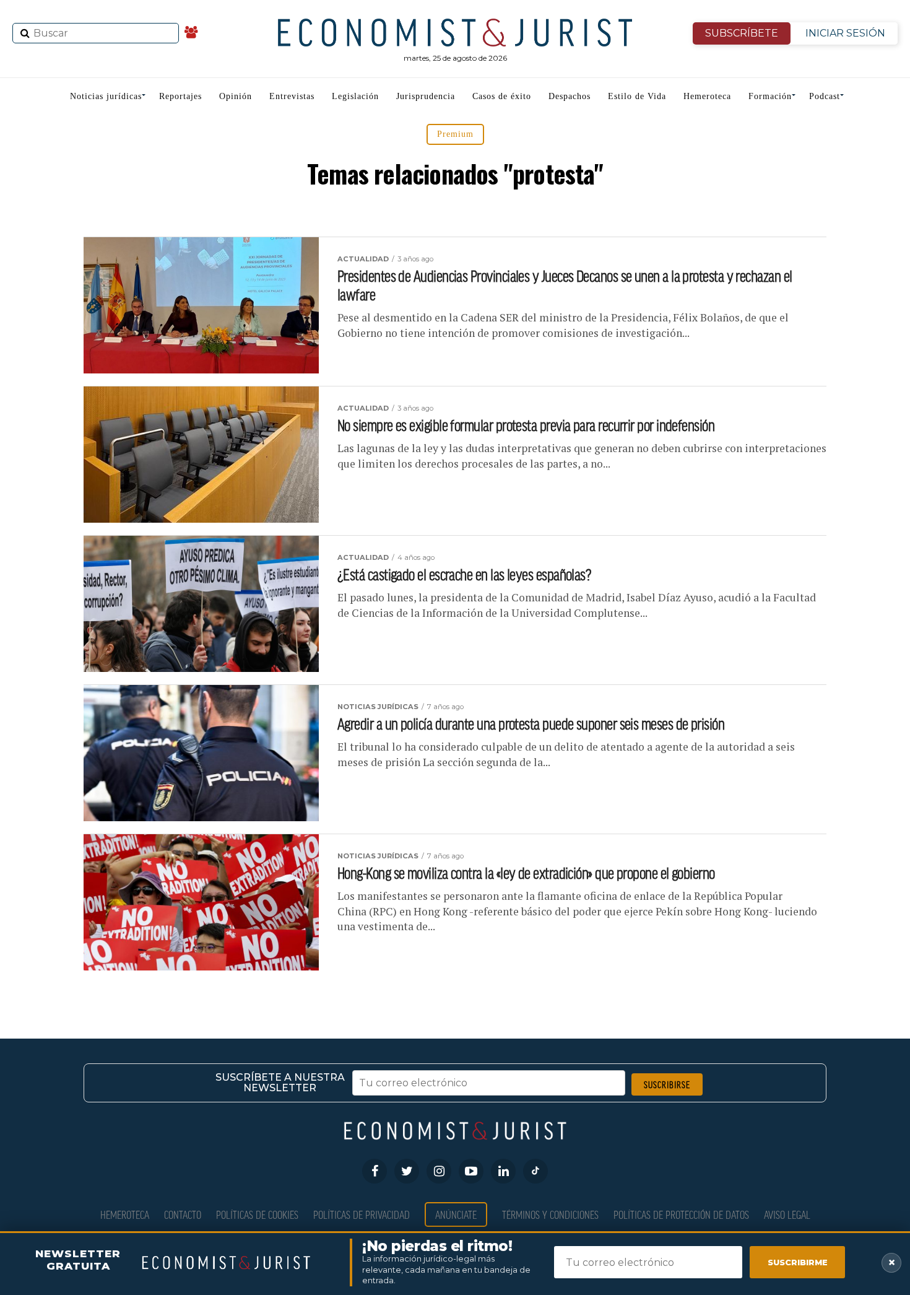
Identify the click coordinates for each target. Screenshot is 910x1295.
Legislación (355, 96)
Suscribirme (798, 1262)
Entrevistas (291, 96)
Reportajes (180, 96)
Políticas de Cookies (257, 1214)
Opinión (235, 96)
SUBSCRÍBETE (741, 33)
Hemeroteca (707, 96)
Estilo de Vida (637, 96)
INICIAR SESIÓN (845, 33)
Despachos (569, 96)
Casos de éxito (501, 96)
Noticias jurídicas (106, 96)
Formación (770, 96)
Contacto (182, 1214)
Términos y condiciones (550, 1214)
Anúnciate (456, 1214)
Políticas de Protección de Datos (681, 1214)
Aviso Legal (787, 1214)
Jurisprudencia (425, 96)
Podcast (824, 96)
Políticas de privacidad (361, 1214)
